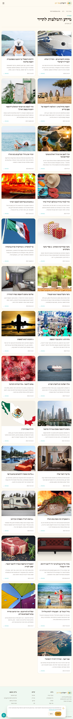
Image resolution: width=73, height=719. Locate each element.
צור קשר (51, 703)
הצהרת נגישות (13, 700)
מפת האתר (14, 703)
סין (34, 703)
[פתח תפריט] (3, 3)
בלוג (63, 11)
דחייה (58, 714)
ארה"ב (33, 698)
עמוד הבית (68, 11)
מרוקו (33, 700)
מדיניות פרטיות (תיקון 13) (10, 698)
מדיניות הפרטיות (52, 709)
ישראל (33, 695)
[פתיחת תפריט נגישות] (4, 715)
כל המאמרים (50, 698)
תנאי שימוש (14, 695)
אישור (51, 714)
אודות (51, 700)
